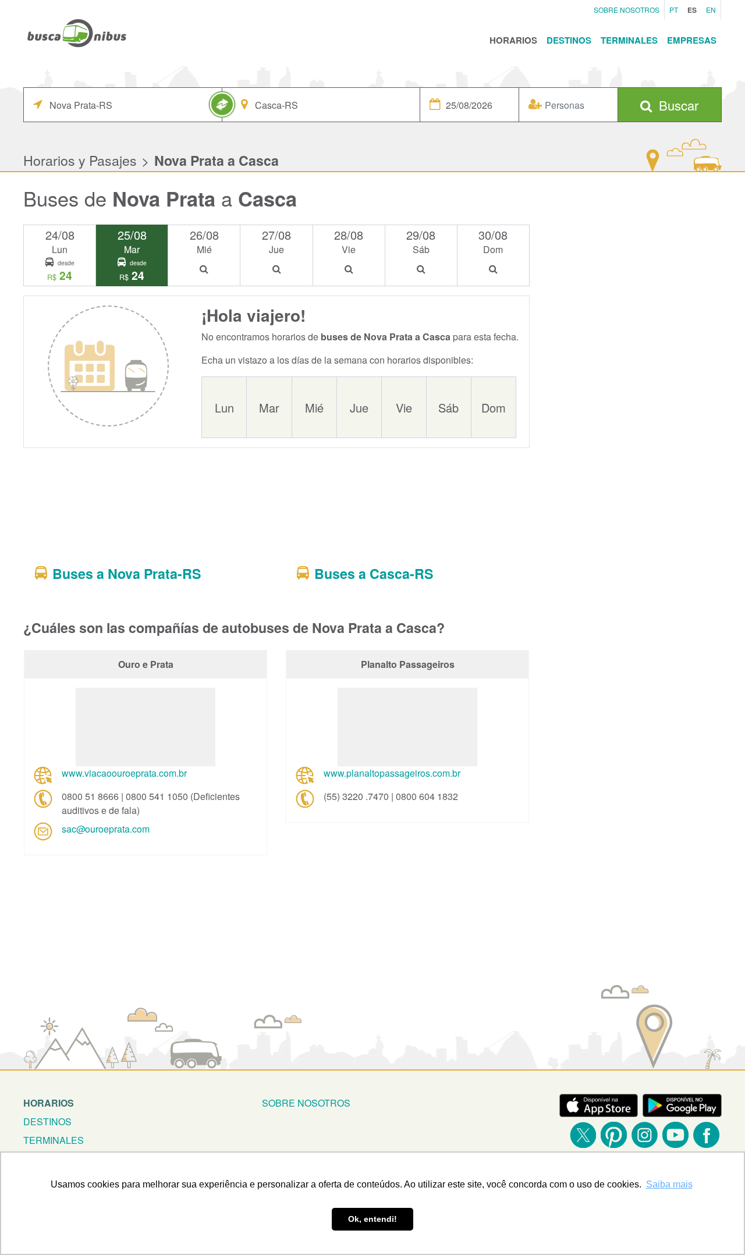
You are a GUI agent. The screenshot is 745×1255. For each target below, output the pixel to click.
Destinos (569, 40)
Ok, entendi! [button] (372, 1219)
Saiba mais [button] (669, 1184)
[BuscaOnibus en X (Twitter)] (582, 1134)
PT (673, 10)
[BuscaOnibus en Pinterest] (613, 1134)
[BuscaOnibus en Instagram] (644, 1134)
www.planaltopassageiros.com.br (392, 773)
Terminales (629, 40)
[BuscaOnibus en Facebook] (706, 1134)
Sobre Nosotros (626, 10)
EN (711, 10)
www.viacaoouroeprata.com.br (124, 773)
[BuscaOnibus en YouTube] (675, 1134)
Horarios (513, 40)
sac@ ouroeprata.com (106, 829)
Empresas (691, 40)
